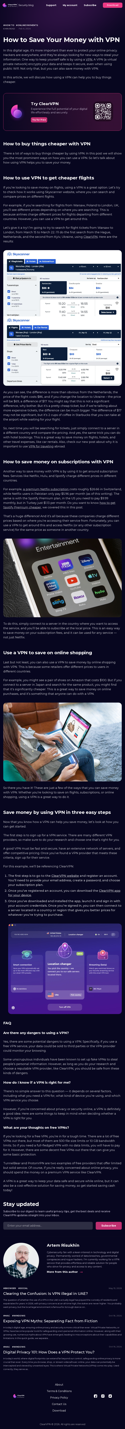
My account (70, 5)
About (59, 1384)
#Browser (9, 1288)
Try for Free (39, 120)
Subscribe (90, 5)
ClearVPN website (65, 876)
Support (51, 5)
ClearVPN (90, 237)
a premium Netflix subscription (46, 489)
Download (112, 5)
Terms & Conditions (59, 1391)
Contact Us (59, 1404)
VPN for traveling (41, 446)
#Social (23, 1288)
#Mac (6, 1315)
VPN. (89, 59)
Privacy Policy (59, 1397)
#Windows (18, 1315)
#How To (8, 25)
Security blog (26, 5)
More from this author (63, 1271)
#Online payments (27, 25)
